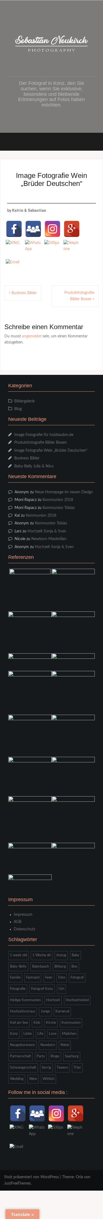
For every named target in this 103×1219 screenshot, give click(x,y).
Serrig (46, 1067)
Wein (33, 1079)
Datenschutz (24, 929)
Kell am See (19, 1023)
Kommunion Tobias (59, 508)
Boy (74, 966)
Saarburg (72, 1056)
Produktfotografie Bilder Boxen (40, 443)
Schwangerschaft (23, 1067)
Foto (61, 977)
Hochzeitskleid (77, 1000)
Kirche (51, 1023)
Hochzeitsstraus (22, 1011)
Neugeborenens (22, 1045)
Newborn (47, 1045)
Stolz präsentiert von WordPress (31, 1177)
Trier (77, 1067)
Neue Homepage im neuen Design (64, 492)
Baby (75, 955)
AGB (17, 922)
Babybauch (40, 966)
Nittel (64, 1045)
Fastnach (33, 977)
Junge (45, 1011)
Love (53, 1034)
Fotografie (18, 989)
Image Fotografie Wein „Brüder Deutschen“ (50, 451)
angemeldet (31, 336)
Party (41, 1056)
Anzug (61, 955)
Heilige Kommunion (25, 1000)
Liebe (27, 1034)
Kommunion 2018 (58, 500)
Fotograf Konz (42, 989)
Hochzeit (53, 1000)
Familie (15, 977)
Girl (61, 989)
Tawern (62, 1067)
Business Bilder (24, 293)
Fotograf (77, 977)
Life (40, 1034)
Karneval (62, 1011)
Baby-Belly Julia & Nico (34, 466)
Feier (49, 977)
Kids (37, 1023)
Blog (18, 409)
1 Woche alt (41, 955)
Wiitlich (48, 1079)
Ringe (55, 1056)
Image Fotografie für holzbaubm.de (43, 435)
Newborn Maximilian (48, 539)
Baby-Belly (18, 966)
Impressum (23, 915)
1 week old (18, 955)
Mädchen (69, 1034)
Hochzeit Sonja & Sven (46, 531)
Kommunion (71, 1023)
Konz (14, 1034)
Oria (79, 1177)
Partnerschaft (20, 1056)
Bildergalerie (24, 401)
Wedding (17, 1079)
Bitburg (60, 966)
